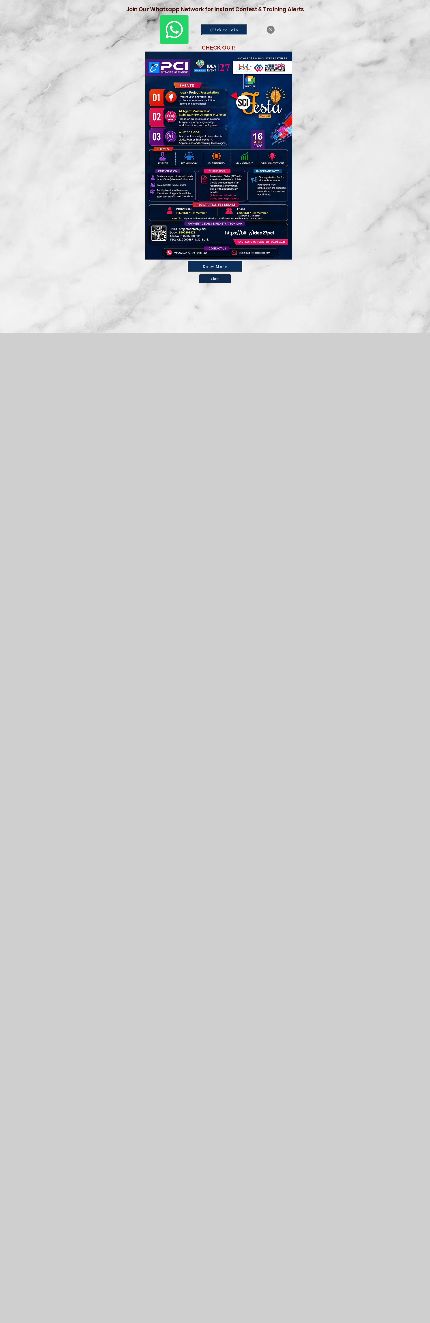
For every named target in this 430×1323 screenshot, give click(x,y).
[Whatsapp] (174, 29)
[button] (271, 30)
